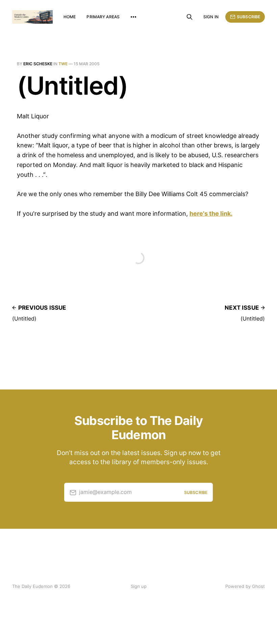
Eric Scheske (37, 63)
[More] (133, 17)
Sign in (211, 16)
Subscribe (248, 16)
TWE (63, 63)
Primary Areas (103, 16)
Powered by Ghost (245, 586)
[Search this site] (189, 17)
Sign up (139, 586)
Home (70, 16)
